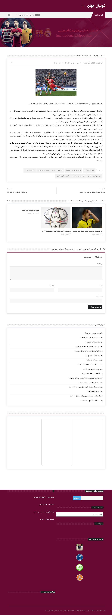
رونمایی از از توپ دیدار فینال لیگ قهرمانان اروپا (56, 231)
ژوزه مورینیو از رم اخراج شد (93, 356)
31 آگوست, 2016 (32, 213)
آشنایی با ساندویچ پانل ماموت (30, 210)
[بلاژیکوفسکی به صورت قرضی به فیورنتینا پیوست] (87, 217)
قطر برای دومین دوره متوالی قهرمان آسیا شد (89, 347)
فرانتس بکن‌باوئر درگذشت (94, 360)
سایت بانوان (50, 497)
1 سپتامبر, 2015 (96, 234)
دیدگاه (99, 264)
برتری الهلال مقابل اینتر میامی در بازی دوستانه (88, 351)
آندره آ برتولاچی (89, 170)
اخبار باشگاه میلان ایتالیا (73, 170)
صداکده (51, 505)
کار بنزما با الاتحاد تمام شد (94, 392)
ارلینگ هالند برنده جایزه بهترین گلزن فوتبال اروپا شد (86, 396)
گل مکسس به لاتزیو (79, 176)
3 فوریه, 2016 (65, 234)
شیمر (41, 519)
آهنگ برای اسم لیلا (39, 497)
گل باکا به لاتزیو (30, 170)
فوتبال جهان (96, 6)
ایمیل (52, 285)
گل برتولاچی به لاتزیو (94, 176)
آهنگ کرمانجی (43, 505)
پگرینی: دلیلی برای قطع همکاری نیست (91, 401)
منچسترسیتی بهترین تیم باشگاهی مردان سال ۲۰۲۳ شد (85, 378)
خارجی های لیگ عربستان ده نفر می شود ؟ (90, 383)
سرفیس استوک (38, 512)
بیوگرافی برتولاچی (43, 170)
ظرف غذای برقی (49, 519)
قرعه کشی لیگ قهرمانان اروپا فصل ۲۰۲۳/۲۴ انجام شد (85, 387)
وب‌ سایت (99, 296)
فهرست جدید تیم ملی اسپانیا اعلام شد (90, 338)
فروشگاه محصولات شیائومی (94, 342)
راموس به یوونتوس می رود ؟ (93, 333)
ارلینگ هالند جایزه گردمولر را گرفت (91, 374)
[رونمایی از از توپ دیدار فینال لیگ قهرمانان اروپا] (56, 217)
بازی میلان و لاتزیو (57, 170)
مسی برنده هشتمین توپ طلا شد (92, 369)
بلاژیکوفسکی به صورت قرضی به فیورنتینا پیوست (87, 231)
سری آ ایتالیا (75, 63)
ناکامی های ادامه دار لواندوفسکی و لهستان (89, 365)
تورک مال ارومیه (49, 512)
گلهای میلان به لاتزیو (63, 176)
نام (101, 285)
